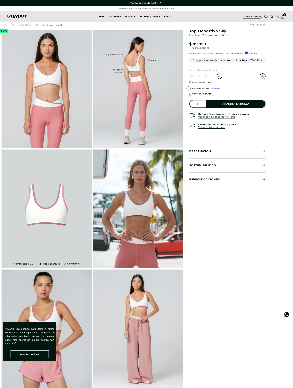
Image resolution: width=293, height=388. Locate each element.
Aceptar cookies (29, 354)
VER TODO (115, 16)
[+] (203, 104)
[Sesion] (277, 16)
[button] (252, 16)
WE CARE (130, 16)
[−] (192, 104)
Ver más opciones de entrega (216, 116)
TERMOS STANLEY (150, 16)
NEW (102, 16)
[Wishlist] (266, 16)
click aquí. (10, 343)
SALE (167, 16)
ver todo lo (201, 93)
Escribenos (215, 88)
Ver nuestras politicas (211, 127)
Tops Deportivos (28, 25)
